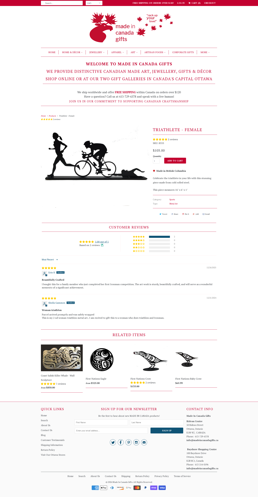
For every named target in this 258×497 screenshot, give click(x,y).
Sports (172, 199)
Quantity (157, 156)
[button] (47, 119)
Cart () (196, 3)
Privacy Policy (162, 476)
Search (44, 420)
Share (176, 214)
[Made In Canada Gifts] (129, 27)
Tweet (164, 214)
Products (52, 116)
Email (207, 214)
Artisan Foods (153, 52)
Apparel (116, 52)
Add (197, 214)
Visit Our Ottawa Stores (53, 454)
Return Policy (48, 449)
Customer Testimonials (52, 440)
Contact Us (46, 430)
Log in (181, 3)
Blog (43, 435)
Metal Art (173, 203)
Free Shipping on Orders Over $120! (153, 3)
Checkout (210, 3)
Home (51, 52)
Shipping (125, 476)
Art (133, 52)
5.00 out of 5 (102, 241)
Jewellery (95, 52)
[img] (49, 268)
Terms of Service (182, 476)
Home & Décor (71, 52)
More (204, 52)
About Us (45, 425)
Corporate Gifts (183, 52)
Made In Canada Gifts (123, 482)
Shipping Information (52, 444)
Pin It (187, 214)
